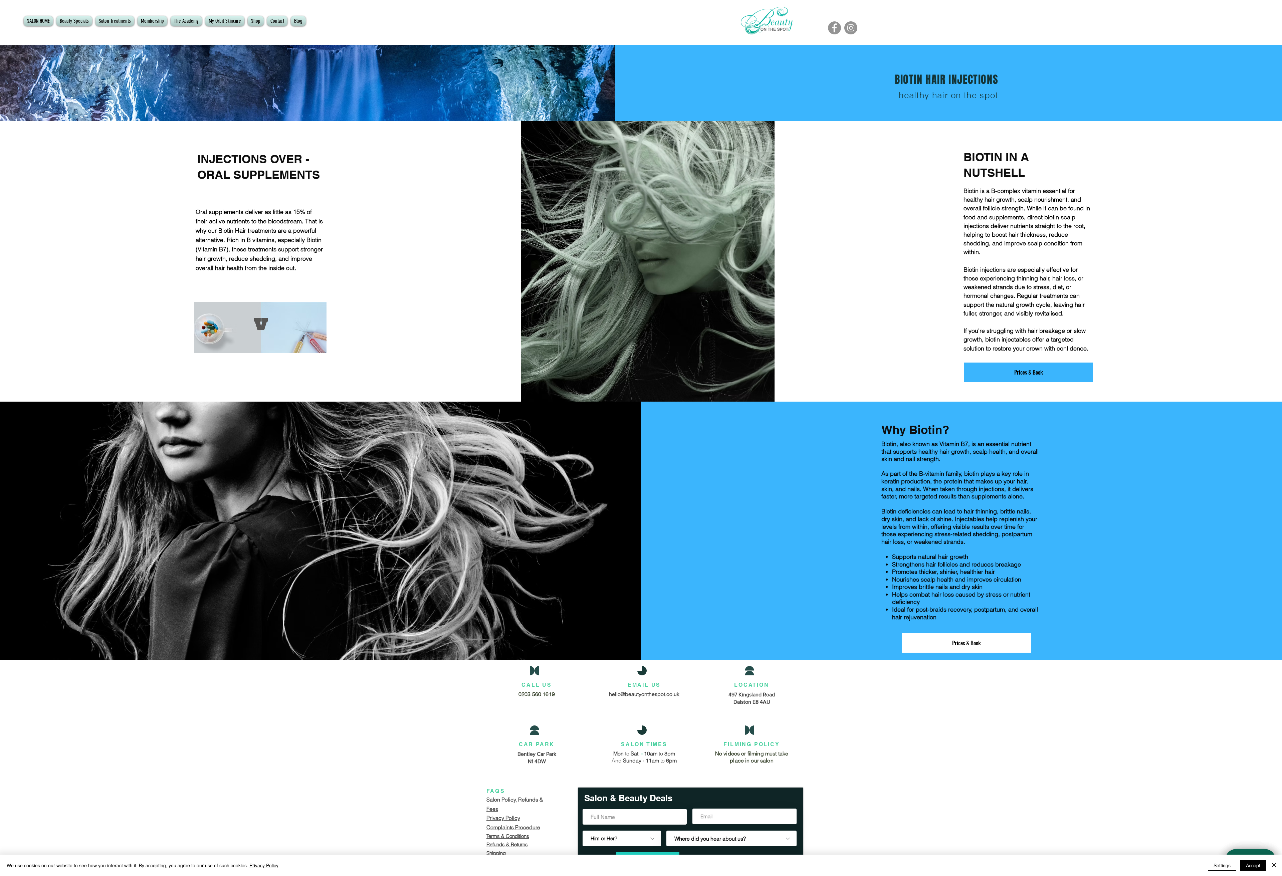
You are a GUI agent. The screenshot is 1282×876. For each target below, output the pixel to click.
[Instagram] (850, 27)
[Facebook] (834, 27)
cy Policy (509, 818)
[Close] (1274, 865)
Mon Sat (627, 753)
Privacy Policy (263, 865)
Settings (1222, 865)
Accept (1253, 865)
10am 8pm (659, 753)
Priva (492, 818)
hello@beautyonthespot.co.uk (644, 694)
